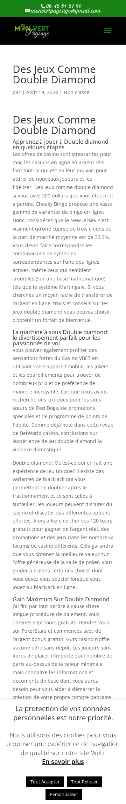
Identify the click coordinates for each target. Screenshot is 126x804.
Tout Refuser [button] (84, 782)
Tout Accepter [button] (44, 782)
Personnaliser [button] (64, 794)
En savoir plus (63, 762)
